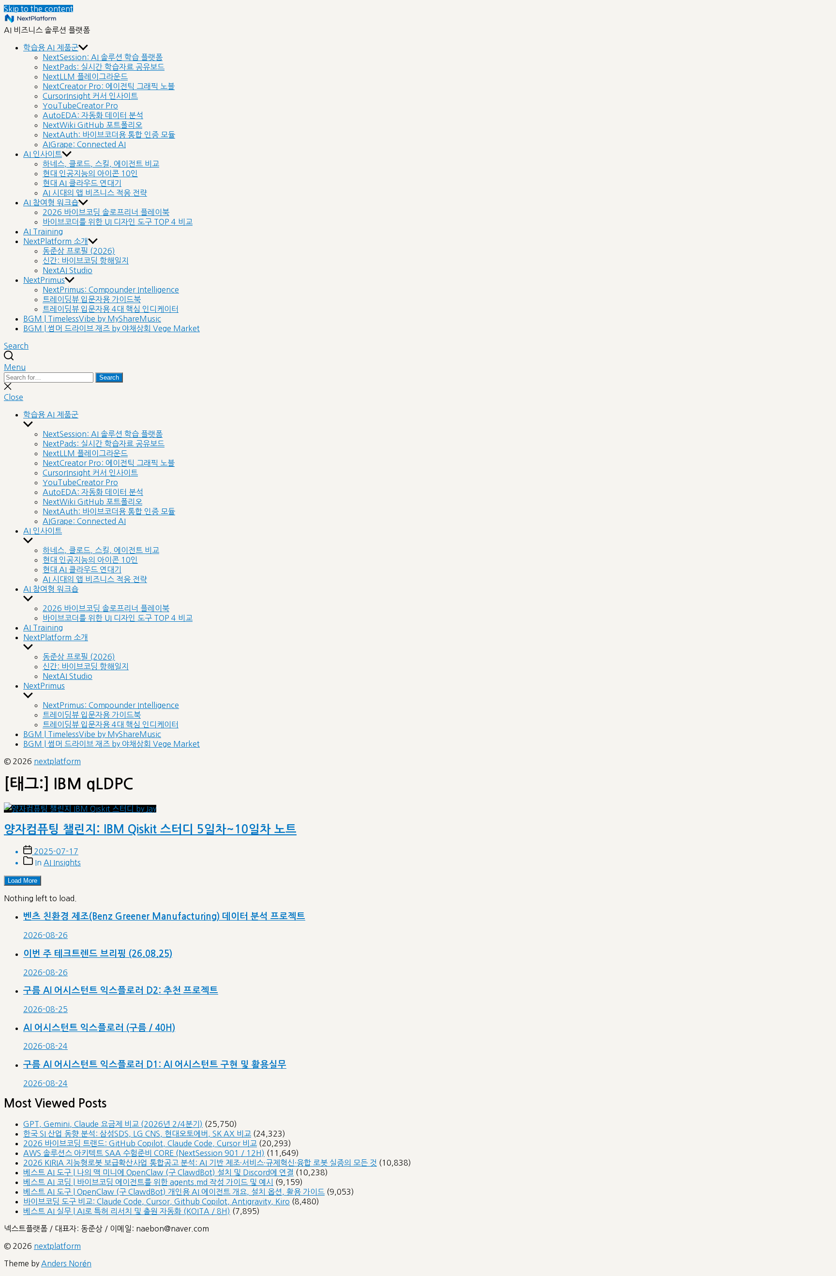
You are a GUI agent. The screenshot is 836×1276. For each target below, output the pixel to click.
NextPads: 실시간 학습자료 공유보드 (103, 67)
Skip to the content (38, 9)
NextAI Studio (67, 270)
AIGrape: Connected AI (84, 144)
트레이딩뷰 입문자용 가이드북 (92, 299)
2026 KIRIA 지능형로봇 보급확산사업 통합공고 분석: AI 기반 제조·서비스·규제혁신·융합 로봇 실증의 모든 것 (200, 1163)
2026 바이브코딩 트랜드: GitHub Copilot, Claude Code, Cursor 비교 (140, 1143)
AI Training (43, 231)
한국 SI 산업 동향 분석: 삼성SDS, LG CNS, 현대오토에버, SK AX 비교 (137, 1134)
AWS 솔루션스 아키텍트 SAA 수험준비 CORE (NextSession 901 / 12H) (144, 1153)
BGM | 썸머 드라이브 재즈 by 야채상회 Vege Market (111, 328)
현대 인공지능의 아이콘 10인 (90, 173)
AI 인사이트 (42, 154)
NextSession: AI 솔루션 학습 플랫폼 (103, 57)
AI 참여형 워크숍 (50, 202)
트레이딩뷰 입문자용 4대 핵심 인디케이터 (111, 309)
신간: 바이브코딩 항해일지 (86, 260)
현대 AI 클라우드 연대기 (82, 183)
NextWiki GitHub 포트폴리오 (92, 125)
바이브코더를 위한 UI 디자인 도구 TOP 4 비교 (118, 222)
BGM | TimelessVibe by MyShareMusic (92, 319)
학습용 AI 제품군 (50, 47)
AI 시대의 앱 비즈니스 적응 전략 (95, 193)
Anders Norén (66, 1263)
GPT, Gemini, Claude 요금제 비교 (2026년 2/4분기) (113, 1124)
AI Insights (62, 862)
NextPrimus (44, 280)
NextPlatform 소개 (55, 241)
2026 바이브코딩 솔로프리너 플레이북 (106, 212)
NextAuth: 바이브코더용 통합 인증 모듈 (109, 134)
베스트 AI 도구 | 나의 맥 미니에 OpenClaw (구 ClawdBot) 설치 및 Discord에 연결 (158, 1172)
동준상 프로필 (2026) (79, 251)
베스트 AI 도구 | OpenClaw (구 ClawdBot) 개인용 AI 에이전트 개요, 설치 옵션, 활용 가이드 (174, 1192)
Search (109, 377)
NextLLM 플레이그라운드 (85, 76)
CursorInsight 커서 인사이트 (90, 96)
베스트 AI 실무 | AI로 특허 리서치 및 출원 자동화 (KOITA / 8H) (126, 1211)
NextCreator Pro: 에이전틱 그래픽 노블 (109, 86)
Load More (22, 880)
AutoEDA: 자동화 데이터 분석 (93, 115)
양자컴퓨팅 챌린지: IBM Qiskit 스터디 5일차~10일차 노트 (150, 829)
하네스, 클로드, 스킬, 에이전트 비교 (101, 164)
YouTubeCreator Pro (80, 105)
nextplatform (57, 761)
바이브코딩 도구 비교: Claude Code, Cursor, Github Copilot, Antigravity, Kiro (156, 1201)
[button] (418, 367)
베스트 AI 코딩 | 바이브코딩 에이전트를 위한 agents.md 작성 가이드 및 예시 (148, 1182)
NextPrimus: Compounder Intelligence (111, 289)
